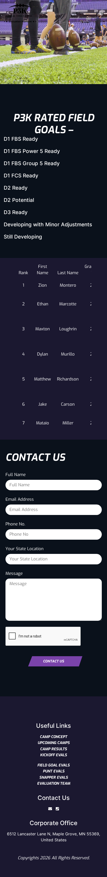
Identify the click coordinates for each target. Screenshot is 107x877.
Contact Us (53, 661)
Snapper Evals (53, 777)
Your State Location (24, 549)
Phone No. (15, 524)
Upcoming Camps (54, 742)
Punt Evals (53, 771)
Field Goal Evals (53, 765)
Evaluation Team (53, 783)
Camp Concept (53, 736)
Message (14, 573)
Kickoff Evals (53, 754)
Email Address (19, 499)
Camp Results (53, 749)
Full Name (15, 475)
